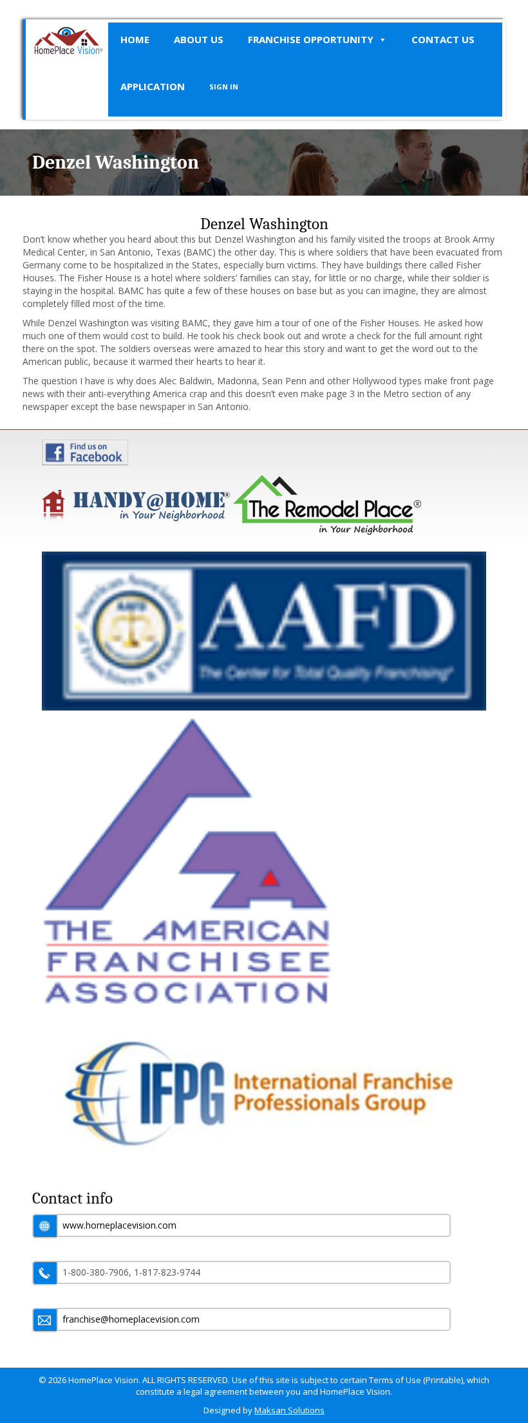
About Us (198, 39)
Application (152, 86)
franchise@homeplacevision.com (131, 1319)
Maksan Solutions (289, 1410)
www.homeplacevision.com (119, 1225)
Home (134, 39)
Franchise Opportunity (310, 39)
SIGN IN (223, 86)
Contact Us (443, 39)
